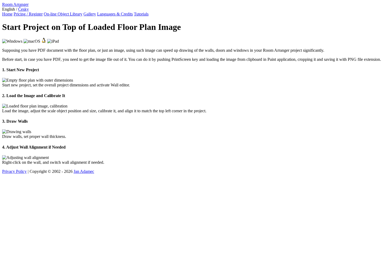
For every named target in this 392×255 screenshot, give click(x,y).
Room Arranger (15, 4)
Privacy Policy (14, 171)
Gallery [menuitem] (89, 14)
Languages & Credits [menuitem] (115, 14)
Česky (23, 9)
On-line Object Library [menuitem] (63, 14)
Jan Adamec (84, 171)
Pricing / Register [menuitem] (28, 14)
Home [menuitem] (7, 14)
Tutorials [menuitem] (141, 14)
